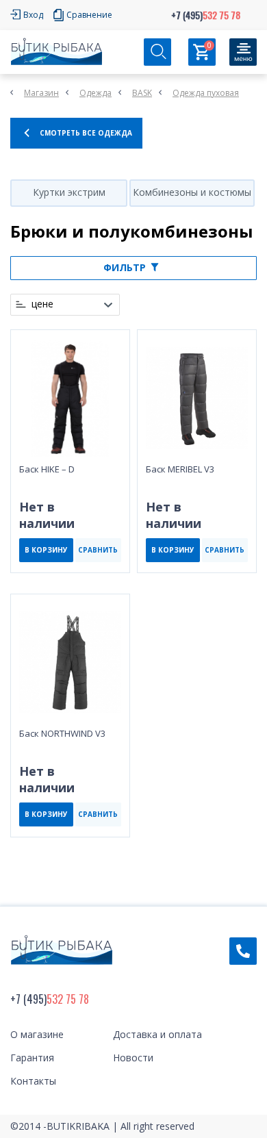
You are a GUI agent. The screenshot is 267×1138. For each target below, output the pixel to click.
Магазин (41, 93)
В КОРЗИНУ (46, 550)
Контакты (33, 1080)
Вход (33, 15)
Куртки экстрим (69, 192)
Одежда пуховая (206, 93)
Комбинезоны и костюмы (192, 192)
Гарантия (32, 1057)
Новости (133, 1057)
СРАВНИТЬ (98, 550)
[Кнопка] (243, 52)
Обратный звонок (243, 951)
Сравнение (89, 15)
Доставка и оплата (157, 1034)
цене (42, 304)
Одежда (95, 93)
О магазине (37, 1034)
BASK (142, 93)
